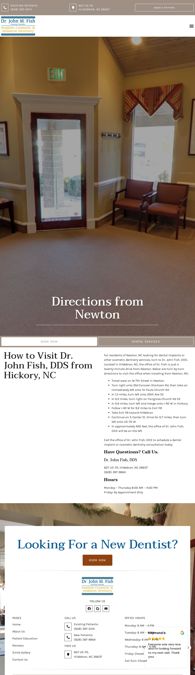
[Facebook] (89, 608)
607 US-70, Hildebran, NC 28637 (126, 467)
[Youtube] (106, 608)
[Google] (97, 608)
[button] (191, 26)
